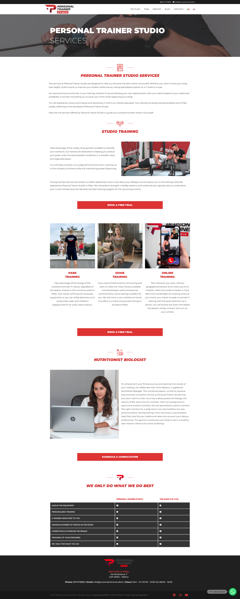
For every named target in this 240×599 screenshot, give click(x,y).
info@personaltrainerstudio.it (184, 2)
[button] (232, 591)
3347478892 (79, 582)
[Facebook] (174, 595)
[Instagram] (180, 595)
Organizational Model (101, 595)
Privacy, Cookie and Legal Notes (136, 595)
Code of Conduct (116, 595)
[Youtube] (186, 595)
